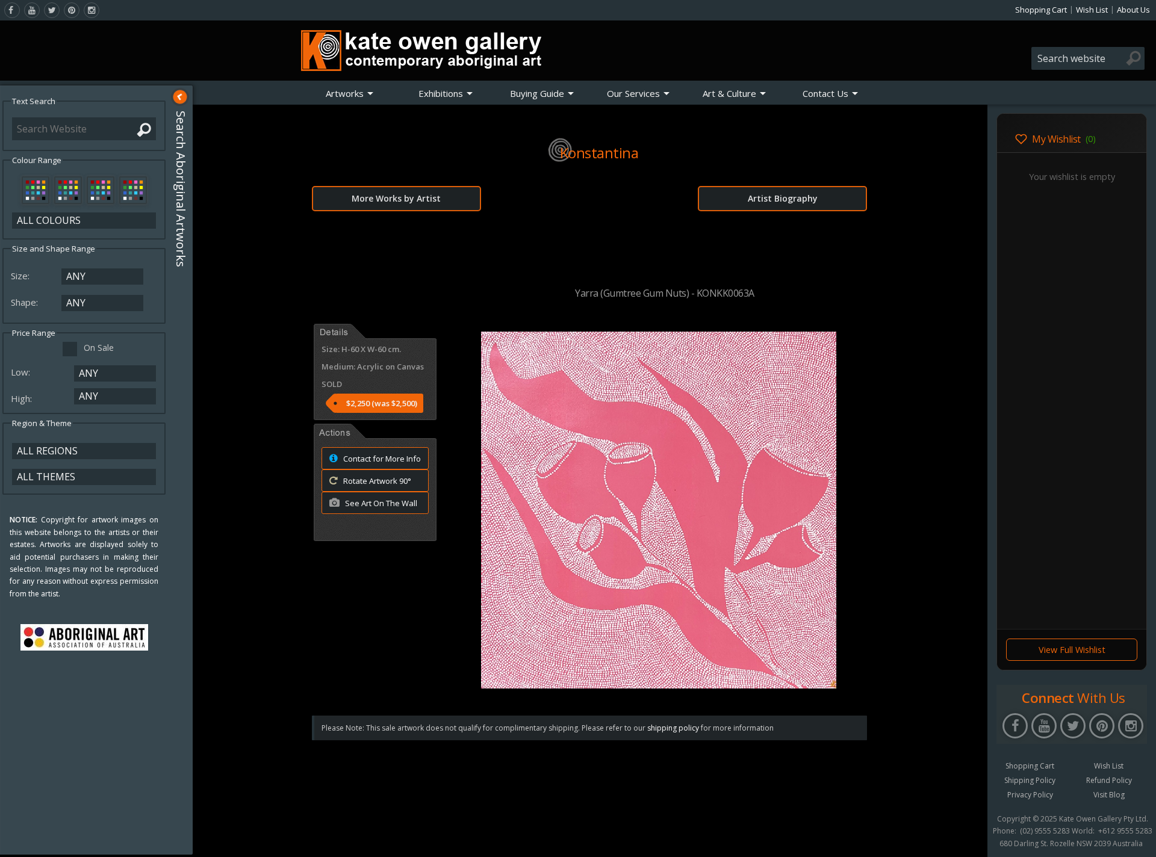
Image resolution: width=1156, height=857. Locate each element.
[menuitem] (350, 93)
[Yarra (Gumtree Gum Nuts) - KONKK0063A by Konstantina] (658, 684)
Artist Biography (783, 198)
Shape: (25, 302)
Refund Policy (1109, 780)
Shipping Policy (1029, 780)
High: (22, 398)
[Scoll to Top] (969, 838)
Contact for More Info (381, 458)
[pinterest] (71, 10)
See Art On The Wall (380, 503)
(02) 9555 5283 (1045, 831)
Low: (22, 372)
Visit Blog (1109, 795)
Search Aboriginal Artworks (181, 189)
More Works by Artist (396, 198)
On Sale (99, 347)
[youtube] (32, 10)
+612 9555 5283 (1125, 831)
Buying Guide (537, 93)
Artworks (345, 93)
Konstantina (599, 152)
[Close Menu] (180, 97)
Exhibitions (440, 93)
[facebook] (12, 10)
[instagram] (91, 10)
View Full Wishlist (1072, 649)
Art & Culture (729, 93)
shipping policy (673, 728)
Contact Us (825, 93)
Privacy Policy (1030, 795)
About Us (1133, 9)
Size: (21, 276)
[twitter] (51, 10)
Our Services (633, 93)
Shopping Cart (1041, 9)
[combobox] (1088, 58)
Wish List (1092, 9)
